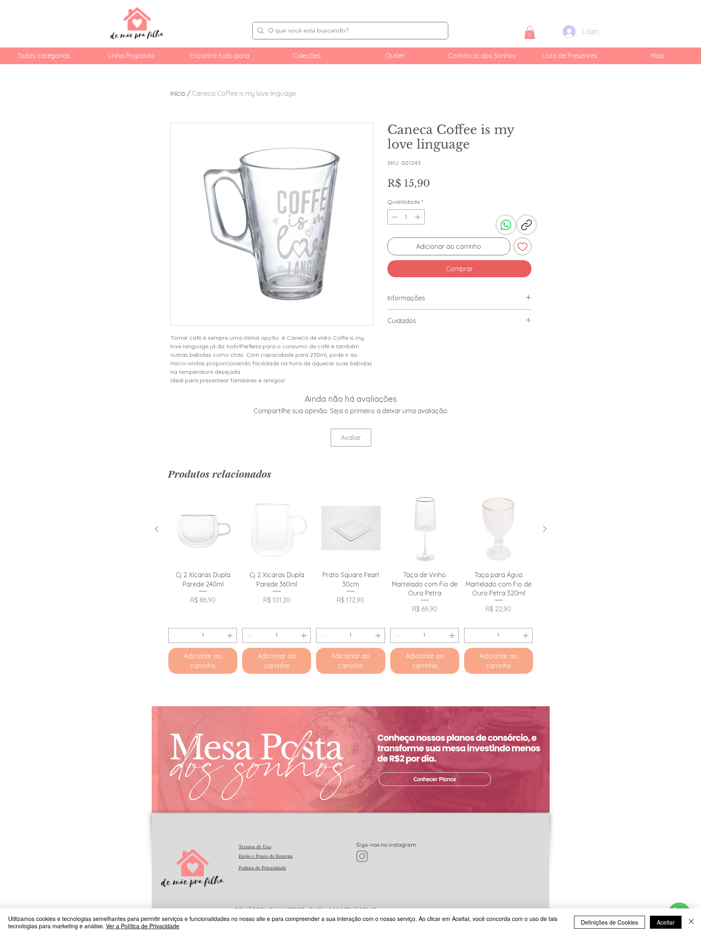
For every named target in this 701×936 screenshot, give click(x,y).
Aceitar (666, 922)
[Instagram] (362, 856)
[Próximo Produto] (545, 529)
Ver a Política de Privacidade (142, 926)
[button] (529, 32)
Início (177, 93)
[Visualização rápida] (202, 529)
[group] (351, 584)
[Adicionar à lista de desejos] (522, 246)
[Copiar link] (526, 225)
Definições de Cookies (609, 922)
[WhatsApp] (506, 225)
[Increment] (418, 217)
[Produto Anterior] (156, 529)
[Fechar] (691, 922)
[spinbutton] (406, 217)
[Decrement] (394, 217)
